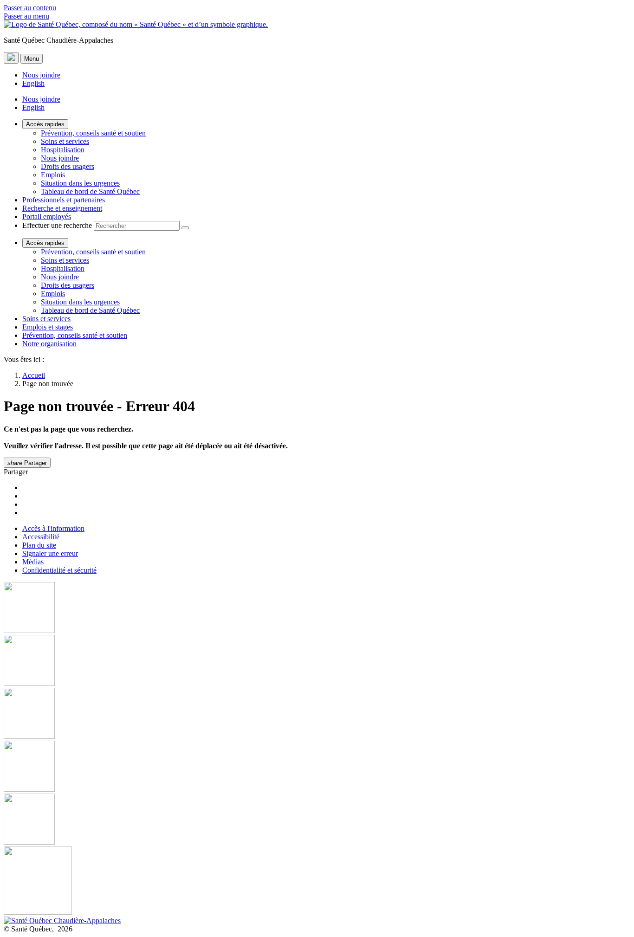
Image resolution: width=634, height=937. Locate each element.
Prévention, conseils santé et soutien (93, 133)
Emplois (53, 175)
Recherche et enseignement (62, 208)
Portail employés (46, 216)
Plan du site (39, 545)
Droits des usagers (67, 166)
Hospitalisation (62, 150)
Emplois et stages (47, 327)
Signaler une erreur (50, 553)
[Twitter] (317, 767)
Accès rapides (45, 124)
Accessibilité (40, 537)
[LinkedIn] (317, 820)
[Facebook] (317, 608)
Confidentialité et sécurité (59, 570)
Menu (31, 58)
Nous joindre (41, 75)
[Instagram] (317, 661)
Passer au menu (26, 16)
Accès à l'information (53, 528)
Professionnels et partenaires (63, 200)
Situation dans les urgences (80, 183)
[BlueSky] (317, 882)
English (33, 83)
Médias (33, 562)
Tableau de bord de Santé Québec (90, 191)
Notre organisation (49, 344)
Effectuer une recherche (57, 225)
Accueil (33, 375)
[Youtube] (317, 714)
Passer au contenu (30, 8)
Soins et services (65, 141)
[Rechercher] (185, 227)
